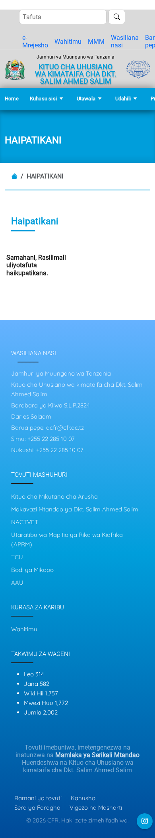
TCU (17, 557)
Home (12, 99)
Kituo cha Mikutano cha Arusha (54, 496)
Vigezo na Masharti (96, 807)
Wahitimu (67, 41)
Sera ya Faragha (37, 807)
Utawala (86, 99)
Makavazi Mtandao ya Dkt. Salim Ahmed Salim (74, 509)
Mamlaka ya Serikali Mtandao (97, 755)
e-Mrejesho (35, 41)
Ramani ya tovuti (38, 798)
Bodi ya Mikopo (32, 570)
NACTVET (24, 522)
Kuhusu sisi (43, 99)
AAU (17, 582)
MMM (96, 41)
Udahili (123, 99)
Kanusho (83, 798)
